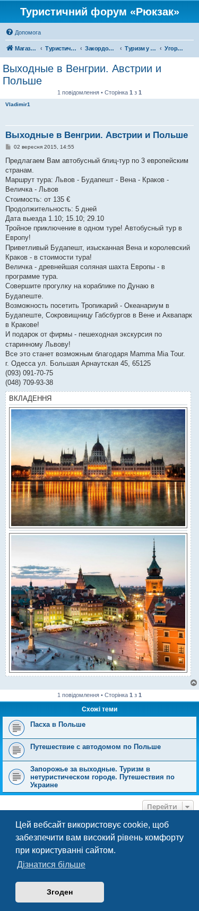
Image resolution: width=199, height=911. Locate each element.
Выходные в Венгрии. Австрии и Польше (82, 75)
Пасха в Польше (57, 724)
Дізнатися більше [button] (51, 864)
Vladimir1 (17, 104)
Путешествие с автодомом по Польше (95, 747)
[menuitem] (23, 32)
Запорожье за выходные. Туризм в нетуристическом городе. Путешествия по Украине (102, 777)
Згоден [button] (60, 892)
